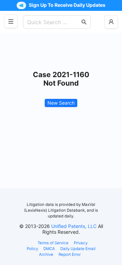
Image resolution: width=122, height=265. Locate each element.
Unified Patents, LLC (74, 226)
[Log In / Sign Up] (111, 22)
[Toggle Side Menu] (11, 21)
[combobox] (53, 22)
